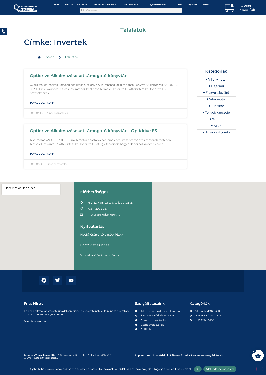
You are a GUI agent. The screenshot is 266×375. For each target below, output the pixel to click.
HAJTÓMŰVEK (131, 5)
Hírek (179, 5)
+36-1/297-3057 (103, 355)
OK (198, 369)
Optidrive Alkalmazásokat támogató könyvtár (78, 75)
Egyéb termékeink (157, 5)
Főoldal (56, 5)
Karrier (206, 5)
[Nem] (259, 369)
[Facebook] (44, 280)
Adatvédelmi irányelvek (220, 369)
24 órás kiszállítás (247, 7)
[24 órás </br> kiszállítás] (230, 7)
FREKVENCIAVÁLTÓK (104, 5)
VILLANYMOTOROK (74, 5)
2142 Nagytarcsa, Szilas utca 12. (73, 355)
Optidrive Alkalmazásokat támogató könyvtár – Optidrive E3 (93, 130)
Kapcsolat (192, 5)
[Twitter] (57, 280)
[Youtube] (71, 280)
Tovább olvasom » (42, 102)
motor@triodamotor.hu (45, 358)
